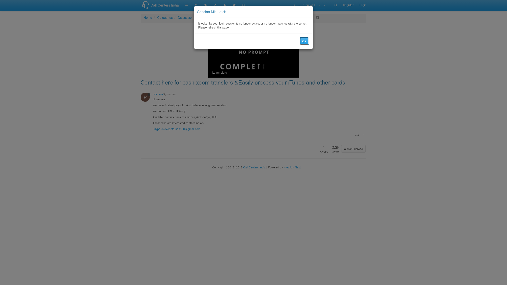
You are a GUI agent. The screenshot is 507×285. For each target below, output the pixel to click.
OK (304, 41)
